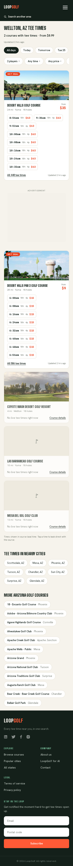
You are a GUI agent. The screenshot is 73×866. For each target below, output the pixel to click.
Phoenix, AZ (58, 563)
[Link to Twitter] (13, 736)
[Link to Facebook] (21, 736)
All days (11, 50)
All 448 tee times (16, 175)
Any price (54, 61)
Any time (34, 61)
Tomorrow (44, 50)
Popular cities (12, 761)
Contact (45, 767)
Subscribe (36, 843)
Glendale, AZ (37, 581)
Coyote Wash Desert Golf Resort (29, 407)
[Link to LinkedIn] (5, 736)
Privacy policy (12, 790)
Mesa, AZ (38, 563)
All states (10, 767)
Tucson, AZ (13, 572)
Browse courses (14, 754)
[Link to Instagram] (28, 736)
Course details (57, 418)
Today (27, 50)
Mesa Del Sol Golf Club (22, 515)
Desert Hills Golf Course (23, 105)
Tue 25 (61, 50)
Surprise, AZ (14, 581)
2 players (13, 61)
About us (46, 754)
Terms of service (14, 783)
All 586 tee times (16, 363)
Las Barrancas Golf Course (25, 461)
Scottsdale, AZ (15, 563)
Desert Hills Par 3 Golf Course (27, 285)
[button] (65, 7)
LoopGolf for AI (50, 761)
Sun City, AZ (58, 572)
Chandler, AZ (35, 572)
